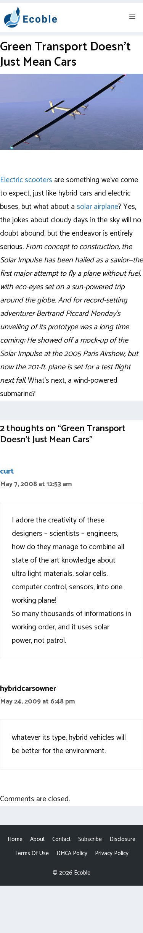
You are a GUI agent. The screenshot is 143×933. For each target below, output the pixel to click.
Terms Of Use (31, 853)
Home (15, 839)
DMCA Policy (71, 853)
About (37, 839)
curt (7, 471)
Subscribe (90, 839)
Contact (61, 839)
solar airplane (97, 207)
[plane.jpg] (71, 147)
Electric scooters (26, 180)
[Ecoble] (30, 17)
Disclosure (122, 839)
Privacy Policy (112, 853)
